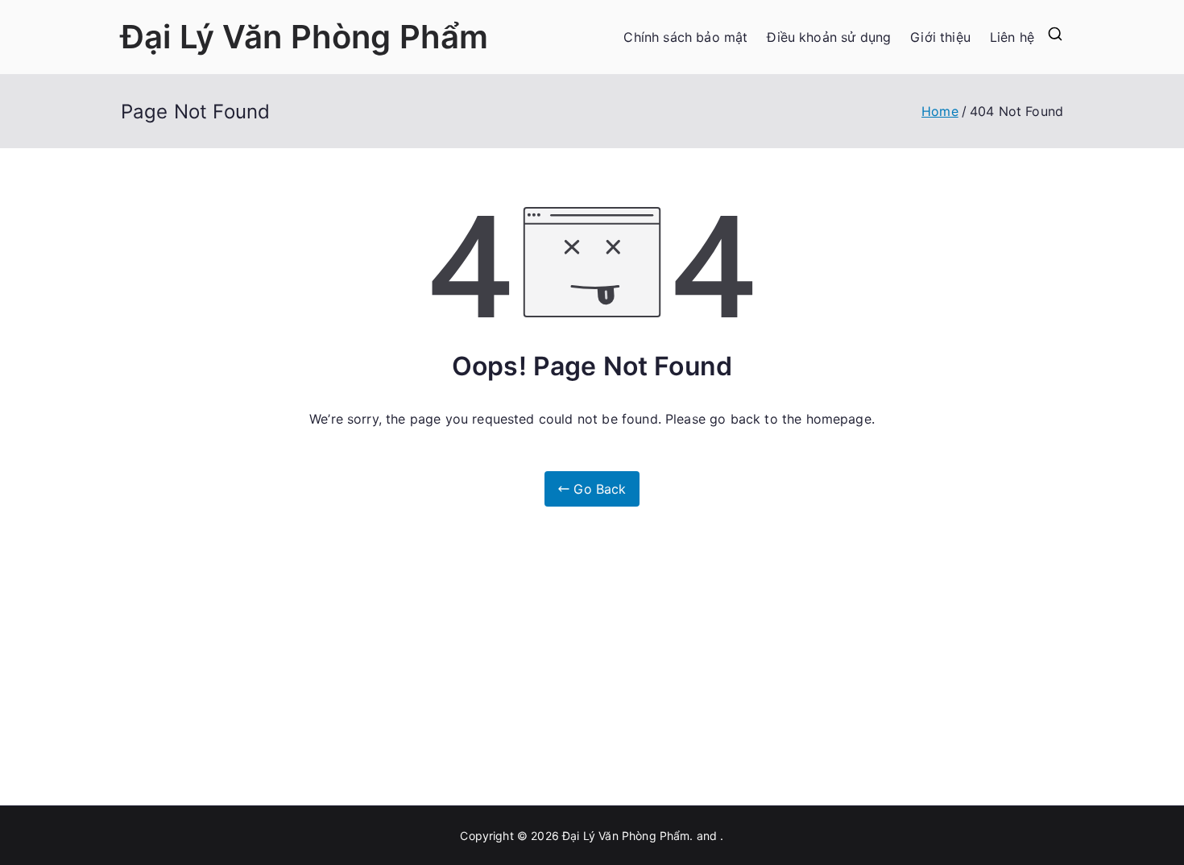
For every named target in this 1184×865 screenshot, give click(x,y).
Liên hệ (1012, 37)
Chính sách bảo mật (685, 37)
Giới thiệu (940, 37)
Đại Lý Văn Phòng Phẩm (304, 36)
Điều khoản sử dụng (829, 37)
